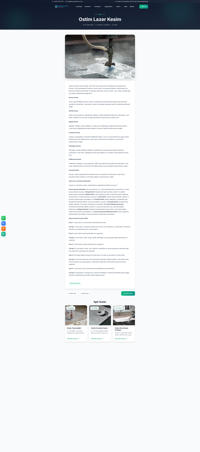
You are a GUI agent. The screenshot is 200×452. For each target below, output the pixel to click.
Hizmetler (97, 6)
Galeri (118, 6)
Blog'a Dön (129, 293)
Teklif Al (143, 6)
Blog (125, 6)
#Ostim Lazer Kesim (75, 283)
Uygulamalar (108, 6)
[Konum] (3, 228)
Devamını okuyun (72, 338)
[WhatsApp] (3, 218)
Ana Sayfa (79, 6)
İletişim (132, 6)
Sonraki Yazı (84, 293)
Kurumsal (87, 6)
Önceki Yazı (72, 293)
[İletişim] (3, 234)
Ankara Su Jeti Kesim (103, 25)
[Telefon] (3, 223)
